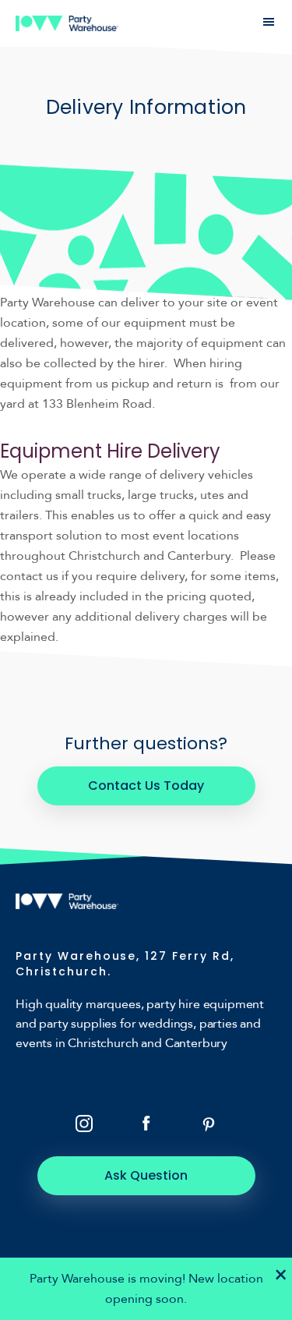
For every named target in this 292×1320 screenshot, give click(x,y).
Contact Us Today (146, 785)
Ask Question (146, 1175)
